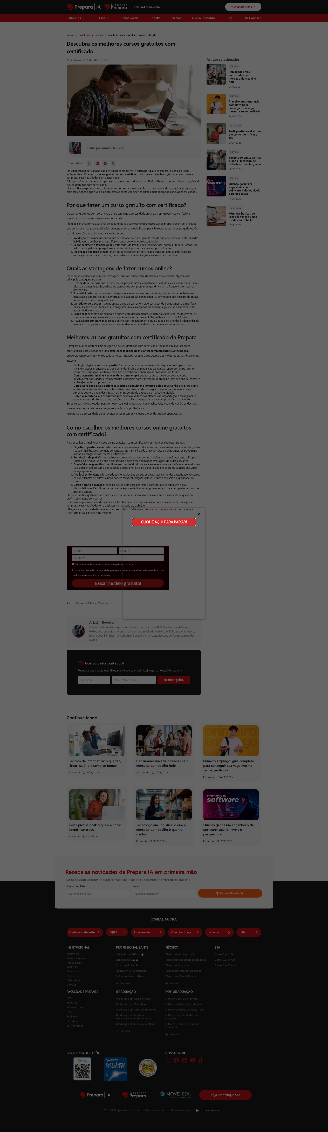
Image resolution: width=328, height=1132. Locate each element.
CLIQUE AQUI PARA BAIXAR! (164, 521)
